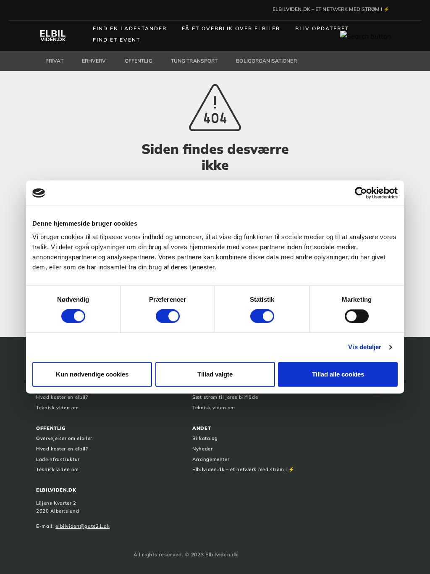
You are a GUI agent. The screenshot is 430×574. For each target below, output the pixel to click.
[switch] (168, 316)
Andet (201, 428)
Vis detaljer (364, 347)
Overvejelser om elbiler (64, 438)
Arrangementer (210, 459)
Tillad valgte (215, 374)
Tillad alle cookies (338, 374)
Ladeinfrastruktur (58, 459)
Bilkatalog (205, 438)
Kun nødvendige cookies (92, 374)
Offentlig (51, 428)
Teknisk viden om (57, 408)
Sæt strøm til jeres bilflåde (225, 397)
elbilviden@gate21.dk (82, 526)
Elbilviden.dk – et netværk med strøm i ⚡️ (243, 469)
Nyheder (202, 449)
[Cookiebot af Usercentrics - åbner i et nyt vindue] (361, 193)
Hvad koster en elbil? (62, 397)
